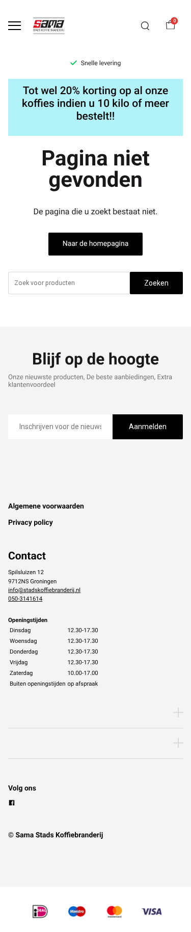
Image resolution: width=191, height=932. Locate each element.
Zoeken (156, 283)
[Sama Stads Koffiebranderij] (49, 26)
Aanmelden (148, 426)
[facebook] (11, 804)
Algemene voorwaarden (46, 506)
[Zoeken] (145, 26)
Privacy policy (30, 523)
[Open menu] (14, 25)
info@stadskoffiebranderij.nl (44, 590)
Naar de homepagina (96, 244)
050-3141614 (25, 598)
